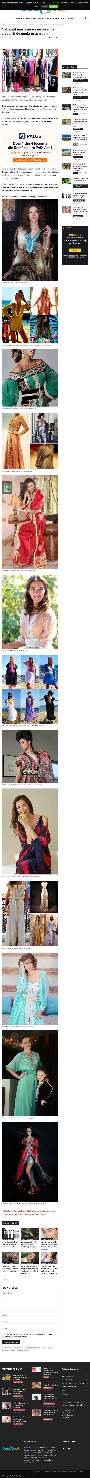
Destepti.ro (66, 1412)
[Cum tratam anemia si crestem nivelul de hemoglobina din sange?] (36, 1412)
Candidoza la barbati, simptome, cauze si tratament (20, 1391)
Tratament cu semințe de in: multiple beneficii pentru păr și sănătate (10, 1268)
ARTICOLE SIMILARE (10, 1223)
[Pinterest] (14, 42)
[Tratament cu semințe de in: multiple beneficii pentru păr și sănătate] (10, 1258)
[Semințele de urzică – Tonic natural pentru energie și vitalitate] (66, 75)
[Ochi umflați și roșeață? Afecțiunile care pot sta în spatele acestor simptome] (66, 209)
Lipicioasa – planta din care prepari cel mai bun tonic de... (80, 181)
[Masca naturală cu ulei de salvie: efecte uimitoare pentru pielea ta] (30, 1234)
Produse (71, 18)
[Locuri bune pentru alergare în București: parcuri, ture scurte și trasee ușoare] (66, 138)
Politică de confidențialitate (67, 1472)
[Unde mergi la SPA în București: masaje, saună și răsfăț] (66, 152)
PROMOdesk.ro (80, 1405)
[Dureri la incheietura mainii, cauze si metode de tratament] (6, 1419)
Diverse (63, 18)
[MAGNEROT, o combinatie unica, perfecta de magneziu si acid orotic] (36, 1369)
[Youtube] (69, 1449)
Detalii (44, 6)
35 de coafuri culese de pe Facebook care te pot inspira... (20, 1405)
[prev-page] (3, 1278)
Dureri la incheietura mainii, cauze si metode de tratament (20, 1419)
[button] (85, 18)
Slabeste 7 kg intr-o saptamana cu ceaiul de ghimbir (20, 1378)
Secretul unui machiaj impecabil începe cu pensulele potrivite (9, 1244)
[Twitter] (9, 42)
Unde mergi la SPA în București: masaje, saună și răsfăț (79, 152)
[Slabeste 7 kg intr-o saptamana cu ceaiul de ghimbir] (6, 1377)
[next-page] (6, 1278)
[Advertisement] (76, 39)
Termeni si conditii (50, 1472)
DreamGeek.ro (67, 1415)
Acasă (4, 25)
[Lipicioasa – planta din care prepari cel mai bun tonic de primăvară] (66, 181)
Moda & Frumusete (52, 18)
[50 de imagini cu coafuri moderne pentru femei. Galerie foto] (36, 1397)
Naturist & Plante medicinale (78, 80)
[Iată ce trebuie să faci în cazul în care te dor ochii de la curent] (36, 1385)
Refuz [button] (36, 6)
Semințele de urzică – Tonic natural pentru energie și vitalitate (80, 75)
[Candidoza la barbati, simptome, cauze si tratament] (6, 1391)
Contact (80, 1472)
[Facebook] (4, 42)
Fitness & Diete (19, 18)
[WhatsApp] (20, 42)
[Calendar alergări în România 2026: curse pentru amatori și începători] (66, 166)
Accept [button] (53, 6)
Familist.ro (66, 1417)
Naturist (41, 18)
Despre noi (39, 1472)
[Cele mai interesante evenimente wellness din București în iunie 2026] (66, 122)
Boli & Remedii (31, 18)
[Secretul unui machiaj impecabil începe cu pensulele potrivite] (10, 1234)
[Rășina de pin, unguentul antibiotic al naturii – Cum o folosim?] (66, 90)
